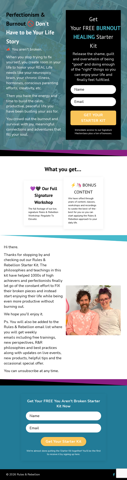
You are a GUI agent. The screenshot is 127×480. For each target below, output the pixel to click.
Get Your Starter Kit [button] (63, 441)
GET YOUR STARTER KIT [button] (93, 118)
